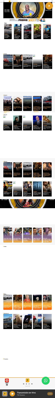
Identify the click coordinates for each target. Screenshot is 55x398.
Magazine (25, 125)
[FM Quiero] (4, 1)
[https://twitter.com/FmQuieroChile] (26, 384)
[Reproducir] (49, 6)
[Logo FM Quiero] (9, 1)
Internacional (25, 191)
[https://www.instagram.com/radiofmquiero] (29, 384)
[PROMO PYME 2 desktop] (27, 20)
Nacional (5, 125)
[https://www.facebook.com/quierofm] (23, 383)
